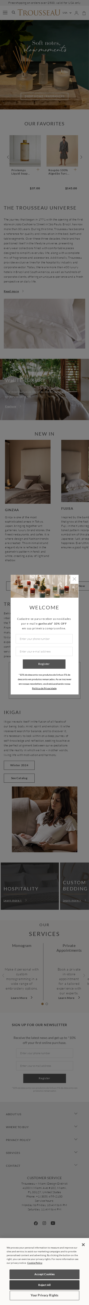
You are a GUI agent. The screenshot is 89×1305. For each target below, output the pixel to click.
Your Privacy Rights (44, 1295)
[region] (44, 1271)
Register (44, 664)
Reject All (44, 1285)
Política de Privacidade (44, 688)
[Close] (83, 1244)
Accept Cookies (44, 1274)
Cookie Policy (34, 1262)
